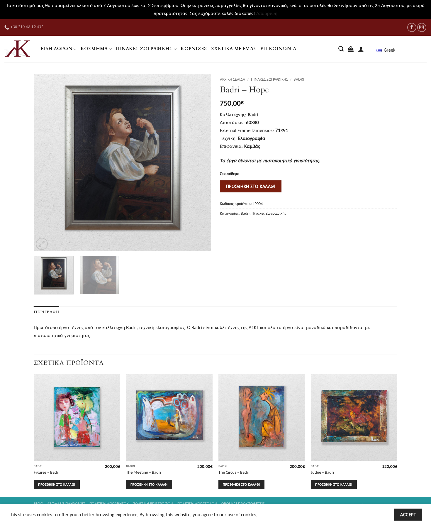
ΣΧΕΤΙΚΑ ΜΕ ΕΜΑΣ (234, 49)
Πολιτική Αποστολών (197, 503)
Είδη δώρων (56, 49)
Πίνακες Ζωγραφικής (144, 49)
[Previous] (44, 162)
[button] (351, 49)
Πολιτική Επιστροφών (153, 503)
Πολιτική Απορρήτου (109, 503)
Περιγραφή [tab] (46, 312)
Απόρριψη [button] (266, 13)
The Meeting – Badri (143, 472)
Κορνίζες (194, 49)
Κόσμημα (94, 49)
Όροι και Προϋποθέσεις (243, 503)
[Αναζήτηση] (341, 49)
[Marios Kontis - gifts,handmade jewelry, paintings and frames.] (18, 49)
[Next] (200, 162)
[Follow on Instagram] (421, 27)
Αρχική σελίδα (232, 79)
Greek (389, 50)
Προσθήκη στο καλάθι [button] (56, 484)
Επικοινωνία (278, 49)
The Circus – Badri (233, 472)
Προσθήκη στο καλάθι (250, 186)
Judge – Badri (322, 472)
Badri (298, 79)
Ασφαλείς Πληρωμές (66, 503)
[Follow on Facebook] (411, 27)
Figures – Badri (46, 472)
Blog (38, 503)
